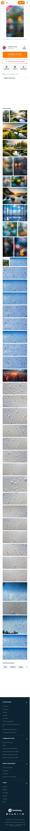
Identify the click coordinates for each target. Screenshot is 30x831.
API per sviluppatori (8, 773)
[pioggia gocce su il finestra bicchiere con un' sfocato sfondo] (7, 276)
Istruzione (5, 770)
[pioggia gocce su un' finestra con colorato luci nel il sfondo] (9, 299)
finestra (12, 719)
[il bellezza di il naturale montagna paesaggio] (19, 293)
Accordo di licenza (8, 794)
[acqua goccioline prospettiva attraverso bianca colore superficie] (15, 440)
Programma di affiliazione (10, 800)
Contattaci (5, 822)
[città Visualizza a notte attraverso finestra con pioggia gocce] (15, 427)
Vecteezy (5, 761)
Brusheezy (5, 758)
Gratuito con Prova (15, 55)
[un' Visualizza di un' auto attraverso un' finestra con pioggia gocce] (6, 116)
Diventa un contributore (9, 828)
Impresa (5, 767)
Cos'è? (16, 74)
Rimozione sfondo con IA (9, 781)
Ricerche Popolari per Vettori (11, 803)
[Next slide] (23, 719)
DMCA (4, 797)
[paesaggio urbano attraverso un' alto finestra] (15, 244)
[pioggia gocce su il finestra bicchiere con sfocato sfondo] (10, 260)
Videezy (5, 764)
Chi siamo (5, 825)
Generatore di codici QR (9, 784)
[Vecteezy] (2, 2)
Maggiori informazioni (9, 78)
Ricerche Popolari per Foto (10, 806)
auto (5, 719)
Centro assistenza (8, 819)
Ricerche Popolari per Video (10, 809)
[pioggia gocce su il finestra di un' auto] (8, 179)
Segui (24, 48)
